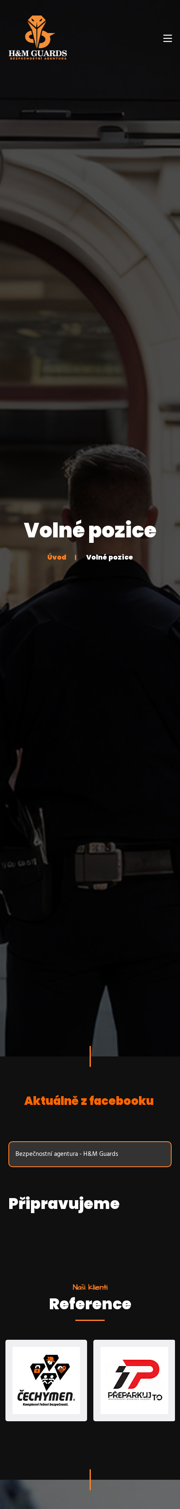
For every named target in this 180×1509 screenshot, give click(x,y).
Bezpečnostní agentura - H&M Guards (66, 1154)
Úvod (56, 557)
